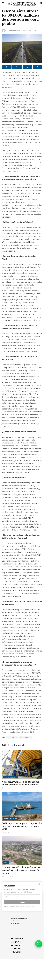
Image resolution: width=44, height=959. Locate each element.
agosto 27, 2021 (31, 30)
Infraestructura (10, 777)
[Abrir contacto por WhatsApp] (38, 943)
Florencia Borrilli (15, 30)
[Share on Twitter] (17, 67)
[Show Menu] (3, 3)
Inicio (6, 862)
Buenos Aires (12, 737)
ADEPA (20, 923)
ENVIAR (22, 902)
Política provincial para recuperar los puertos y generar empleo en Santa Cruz (22, 826)
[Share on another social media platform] (37, 67)
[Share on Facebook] (7, 67)
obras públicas (25, 737)
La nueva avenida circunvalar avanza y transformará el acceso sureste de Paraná (21, 870)
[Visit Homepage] (22, 3)
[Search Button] (41, 3)
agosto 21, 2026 (8, 788)
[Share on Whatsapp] (27, 67)
